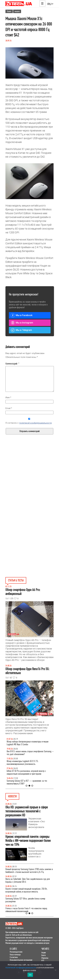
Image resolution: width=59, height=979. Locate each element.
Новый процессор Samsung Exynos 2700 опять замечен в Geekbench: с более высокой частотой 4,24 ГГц (29, 871)
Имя (8, 397)
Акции (43, 952)
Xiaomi (9, 11)
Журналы (44, 958)
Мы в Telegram (24, 330)
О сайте (13, 948)
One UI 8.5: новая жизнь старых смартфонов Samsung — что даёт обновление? (29, 753)
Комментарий (12, 363)
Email (8, 408)
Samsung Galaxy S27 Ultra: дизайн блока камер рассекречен (25, 900)
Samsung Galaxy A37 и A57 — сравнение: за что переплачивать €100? (25, 782)
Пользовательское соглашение (21, 960)
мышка (17, 11)
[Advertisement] (29, 482)
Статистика (14, 957)
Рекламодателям (16, 951)
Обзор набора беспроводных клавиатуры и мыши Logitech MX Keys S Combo (26, 743)
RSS (42, 960)
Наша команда (15, 954)
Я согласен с (28, 423)
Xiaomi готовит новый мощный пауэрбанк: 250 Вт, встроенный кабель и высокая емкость (26, 890)
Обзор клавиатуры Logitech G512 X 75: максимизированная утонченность (21, 763)
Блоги (43, 955)
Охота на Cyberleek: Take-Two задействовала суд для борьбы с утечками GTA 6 (27, 880)
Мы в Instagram (24, 322)
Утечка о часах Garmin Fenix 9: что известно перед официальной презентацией (26, 910)
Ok (30, 975)
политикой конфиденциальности (35, 423)
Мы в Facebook (24, 315)
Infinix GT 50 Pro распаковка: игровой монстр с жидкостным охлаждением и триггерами (25, 772)
